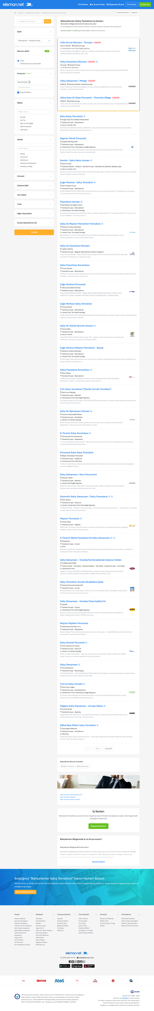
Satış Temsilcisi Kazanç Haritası (70, 799)
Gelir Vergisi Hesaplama (22, 928)
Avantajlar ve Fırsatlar (86, 930)
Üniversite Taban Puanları (44, 930)
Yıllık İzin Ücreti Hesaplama (23, 926)
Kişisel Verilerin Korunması (130, 926)
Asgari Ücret (18, 937)
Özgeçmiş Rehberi (41, 942)
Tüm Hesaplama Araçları (22, 944)
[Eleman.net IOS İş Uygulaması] (77, 966)
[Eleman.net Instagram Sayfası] (75, 961)
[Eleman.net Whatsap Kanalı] (84, 961)
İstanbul (76, 30)
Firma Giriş (131, 4)
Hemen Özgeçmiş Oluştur (25, 892)
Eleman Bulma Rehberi (86, 933)
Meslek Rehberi (41, 921)
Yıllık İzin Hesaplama (20, 923)
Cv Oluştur (60, 928)
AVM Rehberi (40, 937)
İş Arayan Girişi (98, 4)
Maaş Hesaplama (19, 918)
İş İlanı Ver (145, 4)
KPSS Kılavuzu (40, 944)
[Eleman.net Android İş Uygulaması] (64, 966)
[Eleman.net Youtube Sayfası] (81, 961)
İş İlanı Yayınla (83, 918)
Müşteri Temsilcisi (68, 766)
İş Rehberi (39, 918)
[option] (23, 981)
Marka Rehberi (40, 940)
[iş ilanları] (18, 4)
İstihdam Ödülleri (84, 928)
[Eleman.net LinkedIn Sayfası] (78, 961)
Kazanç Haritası (41, 926)
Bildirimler (60, 930)
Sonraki (108, 749)
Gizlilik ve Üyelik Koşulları (129, 923)
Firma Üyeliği (83, 921)
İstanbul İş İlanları (62, 921)
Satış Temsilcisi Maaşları (68, 797)
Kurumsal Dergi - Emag (107, 923)
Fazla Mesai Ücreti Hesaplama (20, 934)
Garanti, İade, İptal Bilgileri (130, 921)
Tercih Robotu (18, 940)
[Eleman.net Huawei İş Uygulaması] (89, 966)
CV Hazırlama (18, 942)
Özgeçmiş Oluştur (116, 4)
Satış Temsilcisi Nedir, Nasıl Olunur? (71, 794)
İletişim (102, 926)
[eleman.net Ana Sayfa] (15, 13)
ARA (35, 232)
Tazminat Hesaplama (21, 921)
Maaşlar (38, 923)
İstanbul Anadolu (66, 30)
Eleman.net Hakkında (107, 918)
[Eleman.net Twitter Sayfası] (73, 961)
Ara (48, 21)
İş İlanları (84, 4)
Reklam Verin (104, 921)
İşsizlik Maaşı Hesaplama (22, 930)
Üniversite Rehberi (42, 933)
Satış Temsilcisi (25, 92)
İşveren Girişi (83, 926)
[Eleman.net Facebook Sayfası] (70, 961)
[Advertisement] (34, 255)
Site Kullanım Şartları (128, 918)
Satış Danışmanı (83, 766)
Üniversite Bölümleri (42, 935)
